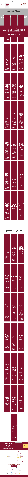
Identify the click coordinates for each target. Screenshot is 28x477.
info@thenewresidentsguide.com (15, 464)
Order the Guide (20, 455)
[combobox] (20, 452)
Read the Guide (20, 456)
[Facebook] (14, 466)
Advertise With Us (19, 454)
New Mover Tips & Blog (19, 460)
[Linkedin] (16, 466)
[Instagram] (12, 466)
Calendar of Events (19, 457)
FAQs (22, 461)
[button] (12, 1)
